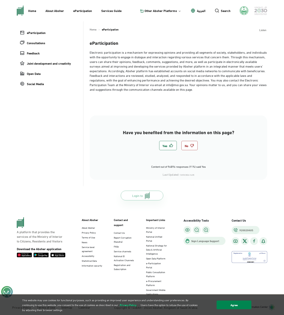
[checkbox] (168, 145)
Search (225, 10)
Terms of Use (88, 237)
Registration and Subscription (122, 267)
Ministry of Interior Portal (155, 229)
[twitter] (244, 241)
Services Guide (111, 10)
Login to (137, 195)
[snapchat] (263, 241)
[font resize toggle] (196, 230)
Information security (92, 265)
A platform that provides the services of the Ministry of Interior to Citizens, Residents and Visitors (39, 236)
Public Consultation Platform (155, 274)
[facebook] (254, 241)
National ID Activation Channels (124, 258)
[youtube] (235, 241)
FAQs (116, 246)
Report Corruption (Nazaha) (123, 239)
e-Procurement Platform (153, 283)
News (84, 242)
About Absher (54, 10)
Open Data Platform (155, 258)
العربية (201, 10)
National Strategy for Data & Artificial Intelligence (156, 249)
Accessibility (88, 256)
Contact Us (119, 232)
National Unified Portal (154, 238)
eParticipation (82, 10)
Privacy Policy (89, 232)
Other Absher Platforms (161, 10)
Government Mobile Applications (155, 292)
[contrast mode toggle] (187, 230)
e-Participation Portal (153, 265)
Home (32, 10)
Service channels (122, 251)
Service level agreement (88, 249)
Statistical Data (89, 260)
